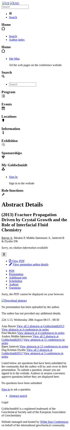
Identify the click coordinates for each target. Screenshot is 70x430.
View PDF (18, 261)
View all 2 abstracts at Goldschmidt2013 (40, 326)
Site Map (14, 58)
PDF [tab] (12, 270)
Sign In (13, 176)
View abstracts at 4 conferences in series (25, 329)
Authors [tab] (13, 284)
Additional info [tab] (18, 277)
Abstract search (18, 395)
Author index (17, 39)
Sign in (5, 389)
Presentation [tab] (16, 274)
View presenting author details (30, 264)
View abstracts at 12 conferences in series (43, 346)
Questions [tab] (15, 287)
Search (13, 17)
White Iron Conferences (54, 421)
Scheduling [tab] (15, 281)
